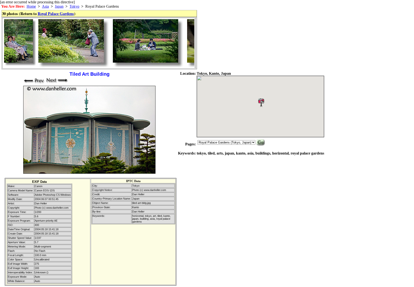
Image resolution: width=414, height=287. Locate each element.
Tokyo (74, 6)
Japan (59, 6)
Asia (45, 6)
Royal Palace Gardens (56, 14)
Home (31, 6)
